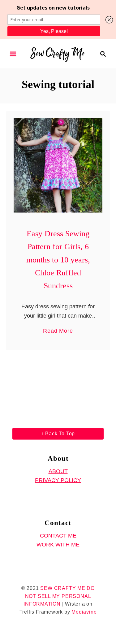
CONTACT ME (58, 536)
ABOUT (58, 471)
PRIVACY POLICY (58, 480)
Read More (58, 331)
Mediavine (84, 612)
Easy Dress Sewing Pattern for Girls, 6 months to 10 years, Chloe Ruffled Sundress (58, 259)
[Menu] (13, 54)
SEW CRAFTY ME (62, 588)
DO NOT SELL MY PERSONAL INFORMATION (59, 596)
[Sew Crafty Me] (58, 53)
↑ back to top (58, 433)
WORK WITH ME (58, 545)
